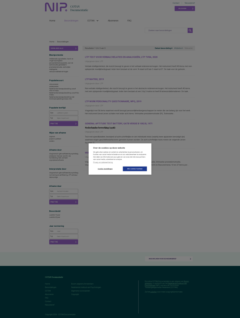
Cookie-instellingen (105, 169)
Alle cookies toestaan (134, 169)
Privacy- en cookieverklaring (103, 162)
